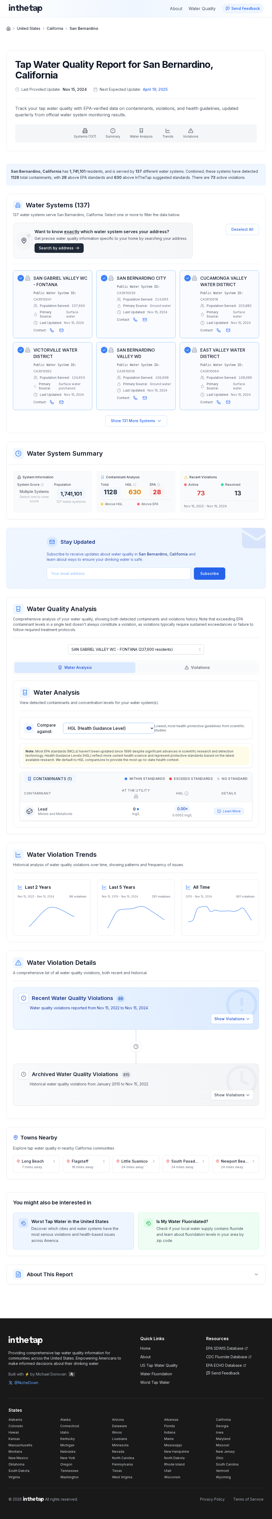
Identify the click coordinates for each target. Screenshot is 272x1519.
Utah (167, 1471)
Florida (169, 1426)
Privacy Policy (212, 1499)
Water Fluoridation (156, 1374)
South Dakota (18, 1471)
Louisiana (119, 1439)
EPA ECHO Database (224, 1365)
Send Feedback (225, 1373)
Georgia (222, 1426)
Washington (69, 1477)
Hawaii (13, 1432)
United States (28, 28)
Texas (117, 1471)
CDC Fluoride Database (226, 1357)
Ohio (219, 1458)
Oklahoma (16, 1464)
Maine (169, 1439)
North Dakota (174, 1458)
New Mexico (18, 1458)
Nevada (118, 1452)
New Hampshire (176, 1452)
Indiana (169, 1432)
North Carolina (123, 1458)
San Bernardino (84, 28)
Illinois (117, 1432)
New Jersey (225, 1452)
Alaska (65, 1420)
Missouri (222, 1445)
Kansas (14, 1439)
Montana (15, 1452)
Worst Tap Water (155, 1382)
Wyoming (223, 1477)
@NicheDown (26, 1382)
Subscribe (209, 573)
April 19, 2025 (155, 89)
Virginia (14, 1477)
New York (67, 1458)
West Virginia (122, 1477)
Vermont (222, 1471)
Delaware (119, 1426)
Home (145, 1348)
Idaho (64, 1432)
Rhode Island (174, 1464)
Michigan (67, 1445)
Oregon (66, 1464)
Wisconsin (172, 1477)
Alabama (15, 1420)
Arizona (118, 1420)
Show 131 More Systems (133, 420)
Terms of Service (248, 1499)
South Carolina (227, 1464)
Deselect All (242, 229)
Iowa (219, 1432)
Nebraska (67, 1452)
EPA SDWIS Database (225, 1348)
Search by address (56, 248)
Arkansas (171, 1420)
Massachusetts (20, 1445)
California (55, 28)
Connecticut (69, 1426)
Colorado (15, 1426)
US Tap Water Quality (159, 1365)
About (145, 1357)
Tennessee (69, 1471)
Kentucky (67, 1439)
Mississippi (173, 1445)
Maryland (223, 1439)
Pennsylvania (122, 1464)
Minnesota (120, 1445)
